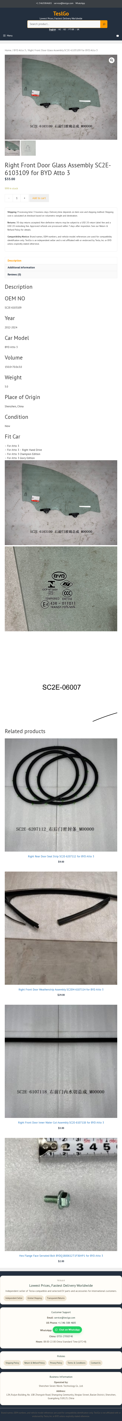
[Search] (103, 24)
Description (14, 260)
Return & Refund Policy (34, 1363)
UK (78, 29)
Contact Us (96, 1363)
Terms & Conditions (76, 1363)
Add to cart (39, 198)
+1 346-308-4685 (67, 1322)
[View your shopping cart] (117, 35)
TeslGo (61, 13)
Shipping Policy (12, 1363)
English (52, 29)
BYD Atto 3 (20, 50)
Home (8, 50)
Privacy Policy (56, 1363)
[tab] (61, 260)
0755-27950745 (65, 1336)
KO (64, 29)
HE (59, 29)
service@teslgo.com (64, 1317)
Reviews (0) (14, 274)
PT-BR (71, 29)
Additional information (21, 267)
